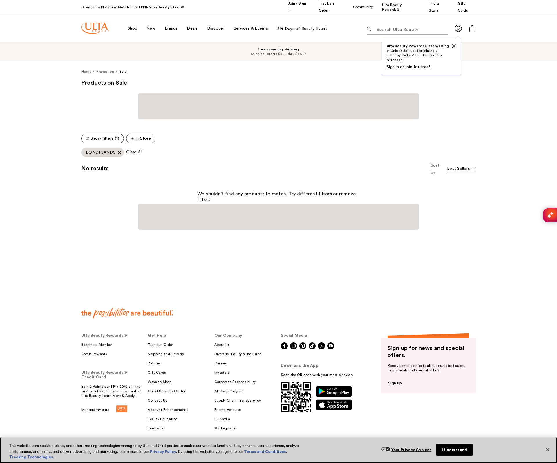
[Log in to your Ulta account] (458, 28)
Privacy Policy (163, 451)
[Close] (547, 449)
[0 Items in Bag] (472, 28)
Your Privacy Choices (411, 450)
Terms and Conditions (265, 451)
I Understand (454, 450)
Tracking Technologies (31, 457)
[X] (453, 46)
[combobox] (461, 130)
